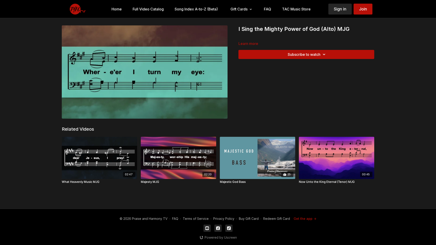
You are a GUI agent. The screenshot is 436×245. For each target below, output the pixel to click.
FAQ (175, 218)
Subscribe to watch (304, 54)
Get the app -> (305, 218)
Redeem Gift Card (276, 218)
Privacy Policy (223, 218)
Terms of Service (196, 218)
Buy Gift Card (249, 218)
